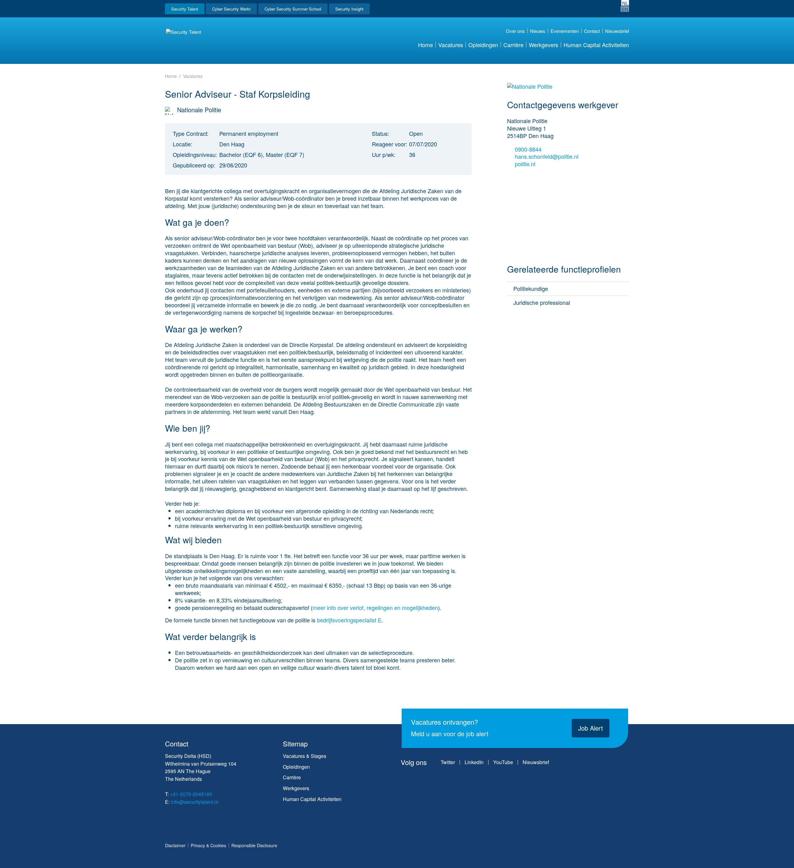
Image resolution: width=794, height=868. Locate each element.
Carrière (513, 44)
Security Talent (184, 9)
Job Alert (590, 727)
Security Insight (349, 9)
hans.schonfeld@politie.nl (546, 156)
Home (425, 44)
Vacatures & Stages (304, 755)
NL (625, 3)
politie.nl (526, 164)
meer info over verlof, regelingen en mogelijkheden (375, 607)
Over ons (515, 31)
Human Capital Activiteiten (596, 44)
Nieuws (537, 31)
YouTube (503, 762)
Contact (592, 31)
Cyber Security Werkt (231, 9)
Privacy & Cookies (208, 845)
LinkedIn (474, 762)
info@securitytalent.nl (194, 801)
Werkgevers (543, 44)
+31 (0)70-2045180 (191, 794)
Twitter (448, 762)
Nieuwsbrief (617, 31)
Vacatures (450, 44)
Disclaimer (175, 845)
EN (625, 9)
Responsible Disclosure (254, 845)
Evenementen (565, 31)
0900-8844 (528, 149)
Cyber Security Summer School (293, 9)
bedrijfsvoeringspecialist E (349, 620)
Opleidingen (483, 44)
